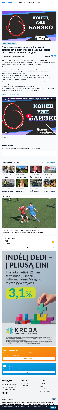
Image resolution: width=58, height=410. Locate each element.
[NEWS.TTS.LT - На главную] (7, 2)
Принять (53, 407)
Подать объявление (29, 358)
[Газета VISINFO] (51, 2)
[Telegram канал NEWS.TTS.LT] (3, 393)
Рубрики (21, 2)
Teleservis (10, 399)
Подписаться (29, 372)
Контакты (42, 383)
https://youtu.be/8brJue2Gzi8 (10, 94)
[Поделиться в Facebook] (52, 56)
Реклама (42, 386)
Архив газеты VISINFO (45, 391)
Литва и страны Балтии (14, 6)
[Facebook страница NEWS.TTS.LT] (6, 393)
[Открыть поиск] (48, 2)
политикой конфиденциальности (24, 408)
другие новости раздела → (49, 162)
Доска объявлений (45, 388)
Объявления (30, 2)
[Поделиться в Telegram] (55, 56)
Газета (39, 2)
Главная (4, 6)
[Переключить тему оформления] (54, 2)
